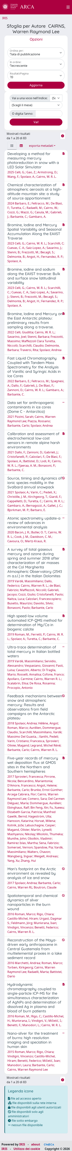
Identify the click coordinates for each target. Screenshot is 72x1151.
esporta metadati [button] (41, 146)
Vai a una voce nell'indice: (29, 98)
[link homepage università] (52, 7)
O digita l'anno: (22, 114)
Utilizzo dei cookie (26, 1149)
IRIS (5, 18)
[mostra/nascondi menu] (68, 7)
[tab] (12, 146)
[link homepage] (20, 7)
